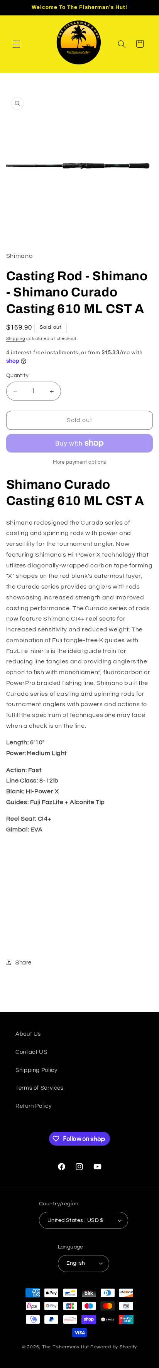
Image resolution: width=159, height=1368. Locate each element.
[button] (16, 44)
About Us (28, 1034)
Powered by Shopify (113, 1347)
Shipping (15, 339)
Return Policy (33, 1106)
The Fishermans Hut (65, 1347)
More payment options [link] (79, 462)
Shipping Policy (36, 1070)
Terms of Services (39, 1088)
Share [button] (23, 963)
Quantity (17, 375)
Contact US (31, 1052)
